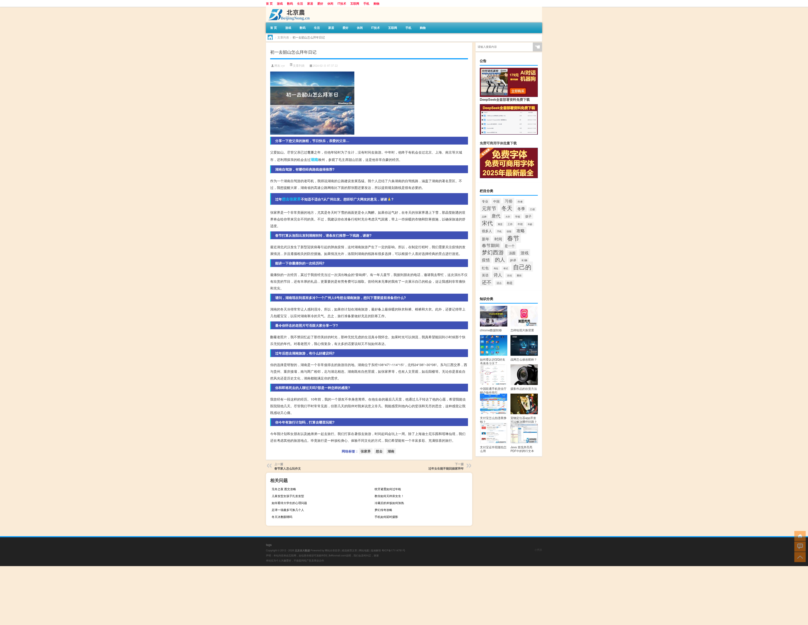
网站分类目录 (332, 550)
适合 (499, 283)
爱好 (320, 3)
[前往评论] (799, 546)
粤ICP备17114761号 (393, 550)
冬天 (506, 208)
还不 (487, 281)
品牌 (484, 216)
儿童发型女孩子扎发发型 (288, 496)
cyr (283, 65)
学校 (517, 216)
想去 (286, 199)
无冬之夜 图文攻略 (284, 489)
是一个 (510, 245)
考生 (496, 268)
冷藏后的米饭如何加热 (389, 503)
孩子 (528, 216)
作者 (520, 201)
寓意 (500, 224)
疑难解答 (376, 550)
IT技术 (342, 3)
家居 (310, 3)
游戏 (280, 3)
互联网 (354, 3)
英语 (485, 274)
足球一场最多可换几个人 (288, 510)
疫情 (486, 260)
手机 (366, 3)
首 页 (269, 3)
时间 (498, 239)
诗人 (498, 275)
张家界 (295, 199)
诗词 (509, 275)
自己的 (522, 266)
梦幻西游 (493, 252)
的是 (513, 260)
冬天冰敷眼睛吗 (282, 517)
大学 (507, 216)
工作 (510, 224)
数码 (290, 3)
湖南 (314, 159)
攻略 (520, 230)
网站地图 (364, 550)
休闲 (330, 3)
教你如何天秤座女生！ (389, 496)
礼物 (524, 260)
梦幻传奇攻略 (383, 510)
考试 (505, 268)
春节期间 (491, 245)
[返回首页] (799, 535)
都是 (510, 283)
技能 (509, 231)
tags (269, 545)
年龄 (530, 224)
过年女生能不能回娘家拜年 (446, 468)
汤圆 (512, 253)
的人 (500, 259)
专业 (485, 201)
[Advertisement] (126, 595)
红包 (485, 267)
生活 (300, 3)
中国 (496, 201)
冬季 (521, 208)
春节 (513, 237)
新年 (485, 239)
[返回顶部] (799, 556)
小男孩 (538, 549)
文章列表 (283, 37)
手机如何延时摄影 (386, 517)
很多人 (487, 230)
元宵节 (489, 208)
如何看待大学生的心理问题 (289, 503)
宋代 (487, 223)
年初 (520, 224)
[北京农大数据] (288, 8)
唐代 (496, 215)
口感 (532, 209)
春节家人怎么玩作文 (287, 468)
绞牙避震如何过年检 (388, 489)
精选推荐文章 (349, 550)
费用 (519, 275)
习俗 (509, 201)
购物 (376, 3)
